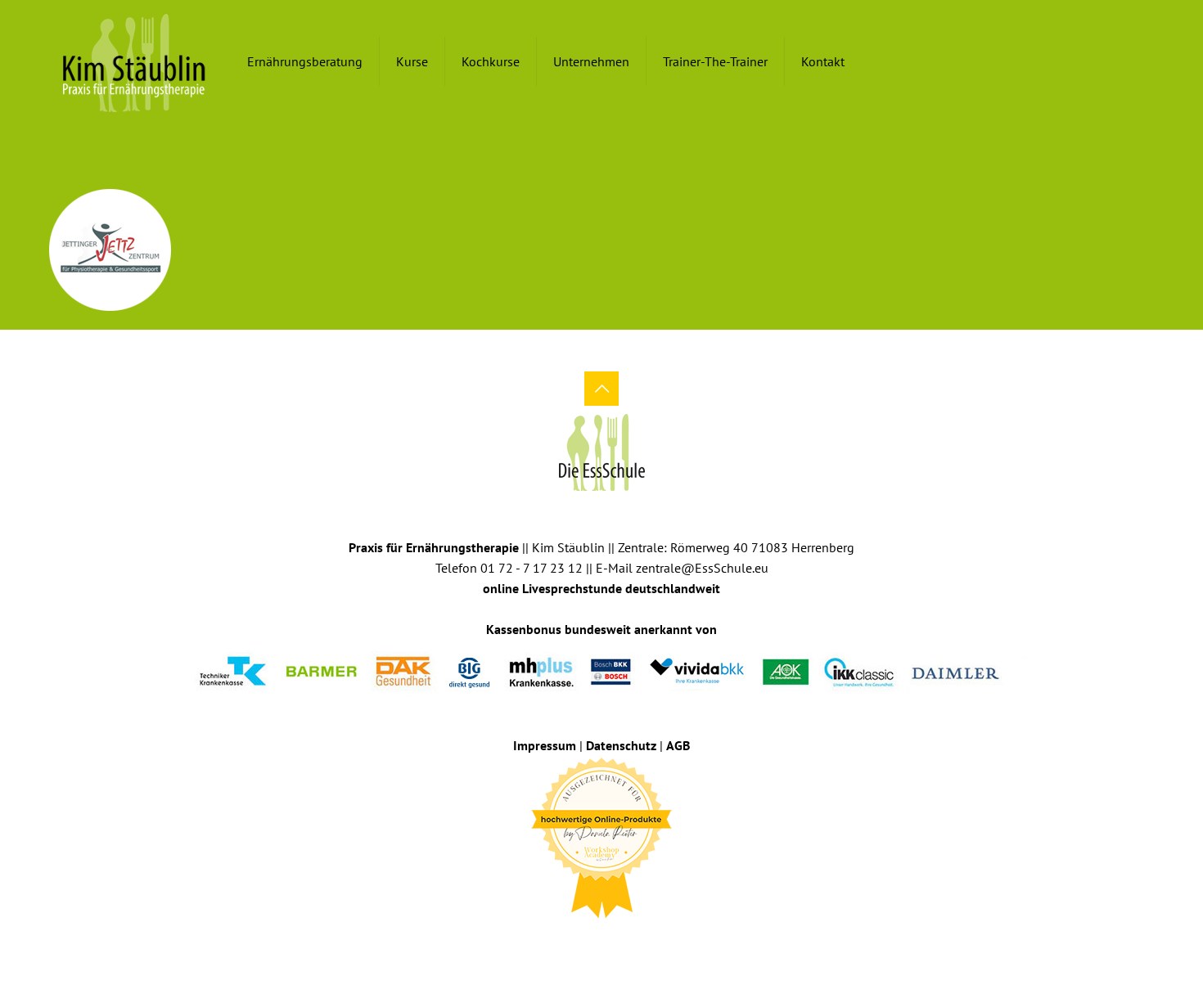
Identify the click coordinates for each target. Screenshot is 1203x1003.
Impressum (544, 745)
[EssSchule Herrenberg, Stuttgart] (134, 61)
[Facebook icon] (590, 943)
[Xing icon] (612, 943)
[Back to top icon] (601, 388)
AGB (678, 745)
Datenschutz (621, 745)
